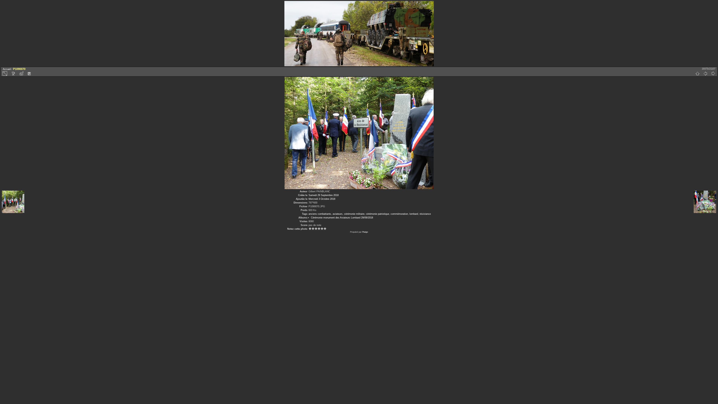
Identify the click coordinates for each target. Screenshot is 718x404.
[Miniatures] (697, 73)
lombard (413, 213)
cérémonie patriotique (377, 213)
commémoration (399, 213)
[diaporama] (13, 73)
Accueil (7, 69)
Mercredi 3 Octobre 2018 (322, 199)
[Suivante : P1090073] (713, 73)
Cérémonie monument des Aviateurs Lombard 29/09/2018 (342, 217)
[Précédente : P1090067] (705, 73)
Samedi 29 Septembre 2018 (324, 195)
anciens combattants (320, 213)
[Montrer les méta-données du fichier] (21, 73)
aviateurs (338, 213)
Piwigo (365, 232)
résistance (425, 213)
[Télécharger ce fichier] (29, 73)
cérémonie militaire (354, 213)
